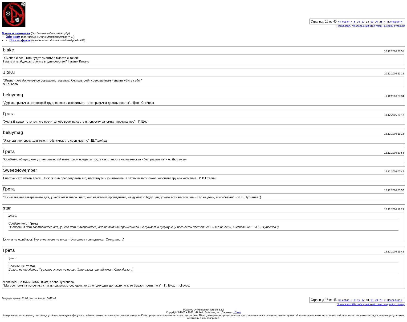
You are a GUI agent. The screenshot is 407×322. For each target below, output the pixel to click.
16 (358, 21)
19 (371, 21)
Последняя (394, 21)
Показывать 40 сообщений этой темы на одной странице (371, 25)
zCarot (237, 312)
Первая (343, 21)
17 (363, 21)
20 (376, 21)
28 (380, 21)
